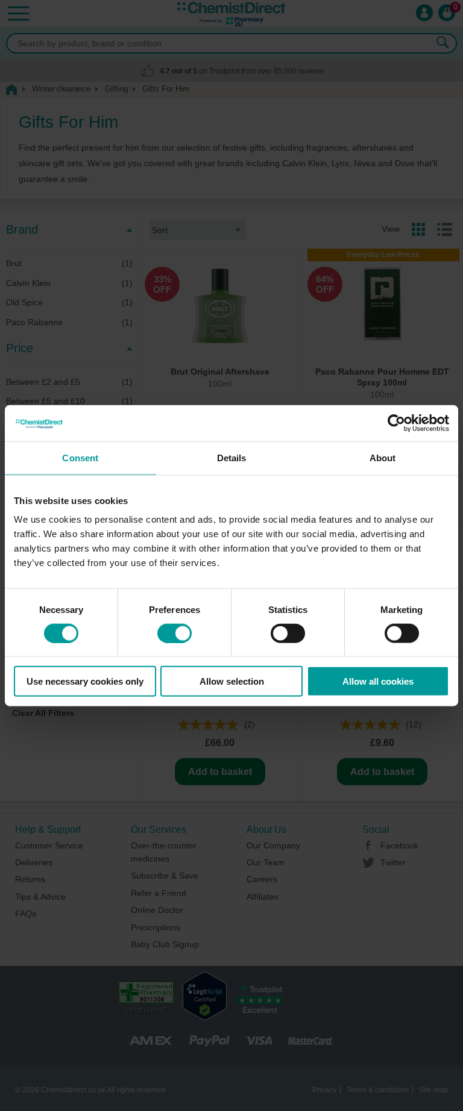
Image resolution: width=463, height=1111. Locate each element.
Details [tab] (232, 457)
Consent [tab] (80, 457)
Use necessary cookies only (85, 681)
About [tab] (383, 457)
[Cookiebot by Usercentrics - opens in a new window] (396, 423)
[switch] (174, 633)
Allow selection (232, 681)
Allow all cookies (378, 681)
